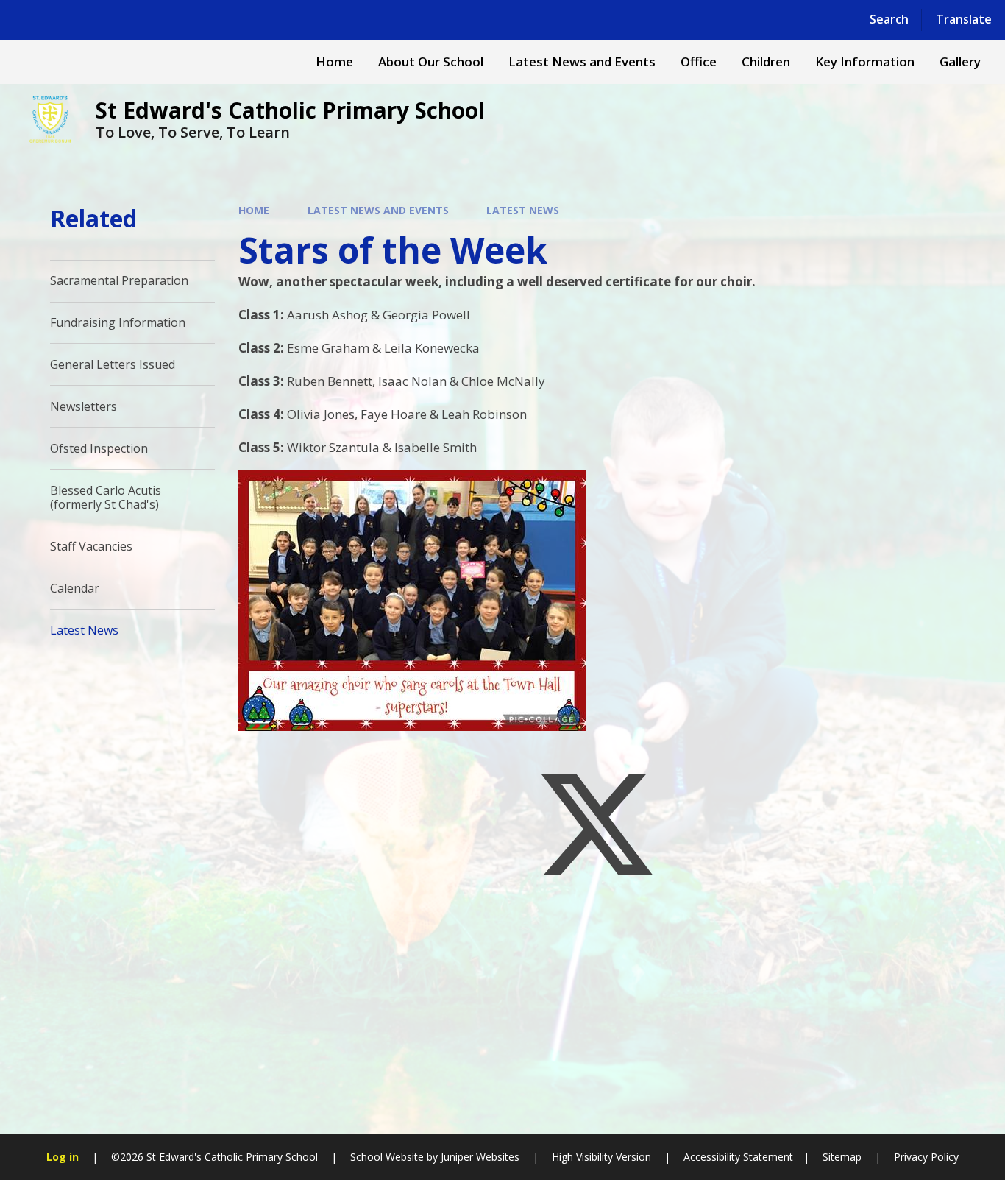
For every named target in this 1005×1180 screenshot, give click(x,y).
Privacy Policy (926, 1157)
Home (253, 210)
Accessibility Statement (738, 1157)
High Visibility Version (601, 1157)
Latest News (522, 210)
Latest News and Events (378, 210)
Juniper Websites (480, 1157)
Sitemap (842, 1157)
